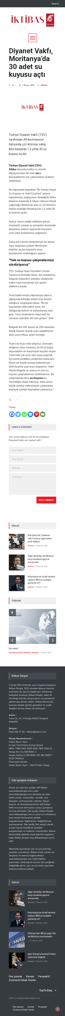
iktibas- (44, 85)
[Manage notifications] (57, 1009)
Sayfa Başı (45, 990)
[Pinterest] (36, 414)
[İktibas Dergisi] (32, 23)
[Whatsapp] (24, 414)
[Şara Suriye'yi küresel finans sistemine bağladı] (17, 960)
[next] (21, 587)
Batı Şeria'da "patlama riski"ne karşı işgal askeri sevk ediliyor (40, 538)
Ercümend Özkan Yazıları (22, 980)
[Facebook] (12, 414)
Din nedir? (14, 648)
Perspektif (44, 976)
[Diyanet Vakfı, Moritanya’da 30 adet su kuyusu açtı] (32, 107)
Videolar (35, 652)
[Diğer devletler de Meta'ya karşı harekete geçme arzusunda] (17, 562)
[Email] (42, 414)
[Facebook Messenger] (30, 414)
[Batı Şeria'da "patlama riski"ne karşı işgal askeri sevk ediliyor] (17, 542)
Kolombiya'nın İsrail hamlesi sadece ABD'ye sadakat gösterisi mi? (41, 579)
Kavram (30, 976)
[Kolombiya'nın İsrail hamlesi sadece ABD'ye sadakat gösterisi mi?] (17, 583)
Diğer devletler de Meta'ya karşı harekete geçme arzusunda (41, 559)
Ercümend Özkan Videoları (20, 652)
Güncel (31, 546)
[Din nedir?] (32, 626)
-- (15, 85)
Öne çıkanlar (15, 976)
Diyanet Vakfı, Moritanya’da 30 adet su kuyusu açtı (31, 63)
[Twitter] (18, 414)
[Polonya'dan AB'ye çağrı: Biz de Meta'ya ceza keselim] (17, 940)
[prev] (21, 537)
